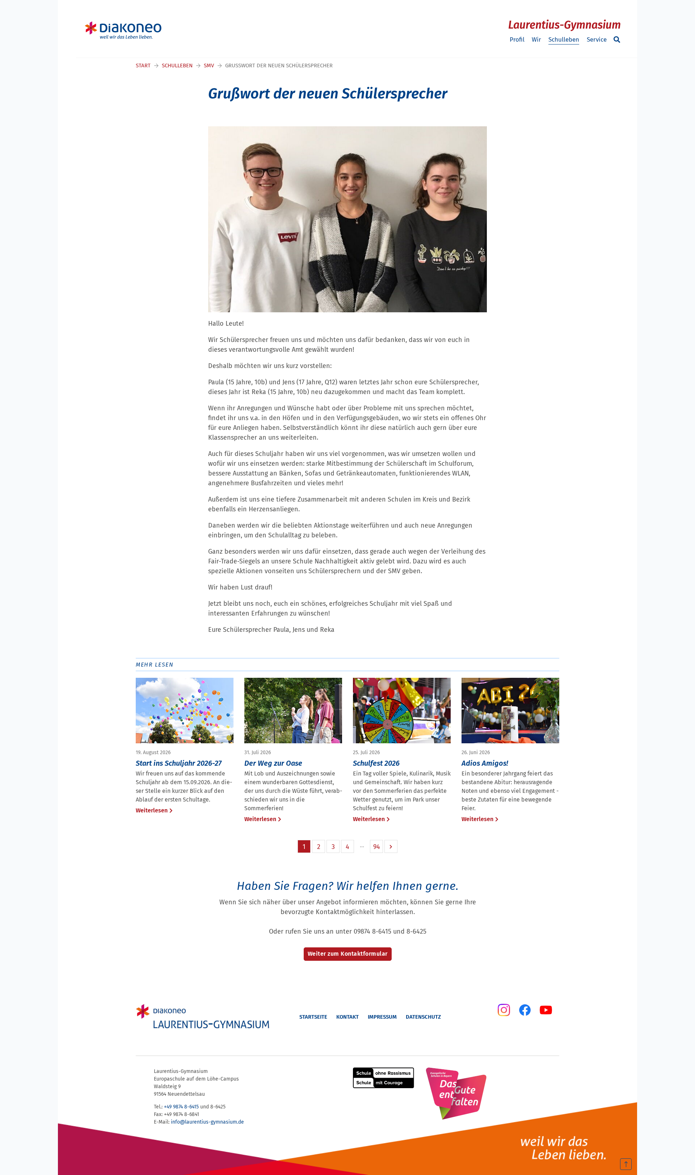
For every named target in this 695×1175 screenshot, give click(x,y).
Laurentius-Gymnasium (564, 24)
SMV (209, 65)
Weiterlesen (152, 810)
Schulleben (563, 39)
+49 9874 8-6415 (181, 1107)
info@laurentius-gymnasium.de (207, 1122)
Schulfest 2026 (376, 763)
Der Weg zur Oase (273, 763)
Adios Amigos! (485, 763)
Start (143, 65)
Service (597, 39)
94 (376, 847)
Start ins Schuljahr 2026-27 (179, 763)
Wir (536, 39)
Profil (517, 39)
